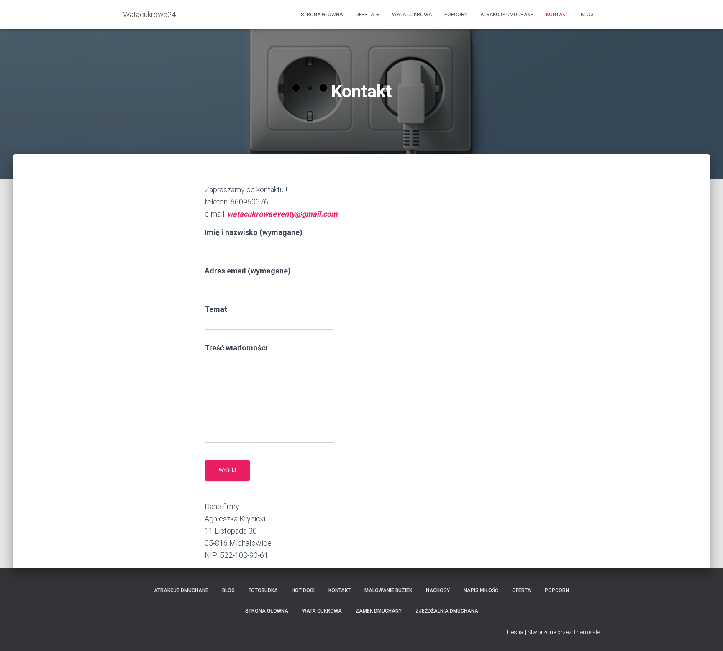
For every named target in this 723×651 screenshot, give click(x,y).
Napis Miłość (481, 590)
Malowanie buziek (388, 590)
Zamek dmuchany (379, 611)
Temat (216, 309)
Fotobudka (263, 590)
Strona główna (322, 15)
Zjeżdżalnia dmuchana (446, 611)
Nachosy (438, 590)
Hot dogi (303, 590)
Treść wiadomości (236, 347)
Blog (587, 15)
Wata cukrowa (412, 15)
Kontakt (557, 15)
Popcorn (456, 15)
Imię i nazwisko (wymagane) (254, 232)
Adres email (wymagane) (248, 270)
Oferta (365, 15)
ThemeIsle (586, 632)
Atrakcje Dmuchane (506, 15)
